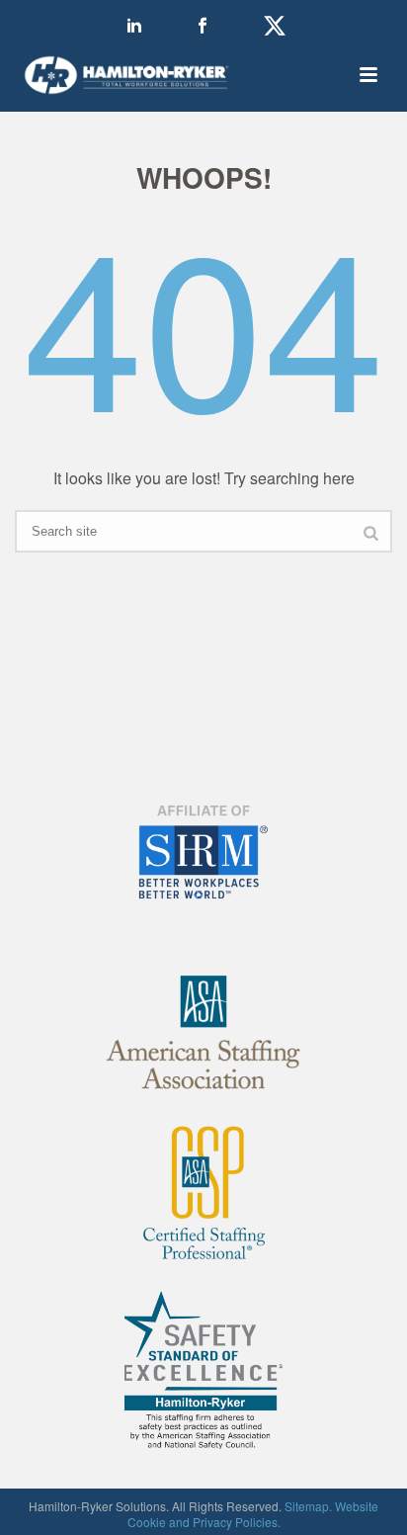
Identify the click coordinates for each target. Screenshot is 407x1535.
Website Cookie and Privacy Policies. (253, 1513)
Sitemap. (308, 1505)
